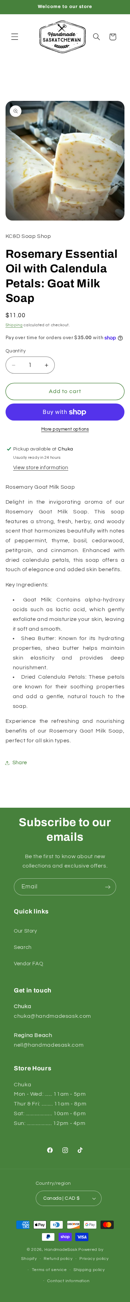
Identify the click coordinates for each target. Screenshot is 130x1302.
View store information (40, 467)
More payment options (65, 429)
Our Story (25, 931)
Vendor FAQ (28, 963)
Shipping (14, 325)
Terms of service (49, 1270)
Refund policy (58, 1259)
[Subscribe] (108, 886)
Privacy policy (94, 1259)
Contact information (68, 1281)
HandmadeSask (60, 1250)
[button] (15, 37)
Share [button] (19, 762)
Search (23, 947)
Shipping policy (89, 1270)
